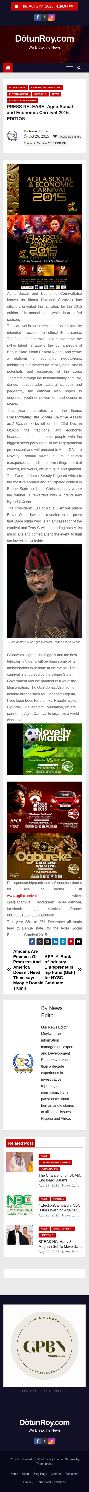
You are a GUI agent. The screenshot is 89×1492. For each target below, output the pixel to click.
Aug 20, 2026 (49, 1215)
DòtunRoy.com (44, 38)
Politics (58, 1198)
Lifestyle (40, 94)
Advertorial (17, 87)
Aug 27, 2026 (49, 1185)
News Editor (38, 131)
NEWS (55, 94)
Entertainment (18, 94)
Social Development (22, 100)
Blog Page (40, 1474)
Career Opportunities (45, 87)
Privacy (28, 1482)
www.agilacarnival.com (25, 896)
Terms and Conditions (51, 1482)
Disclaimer (72, 1474)
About (26, 1474)
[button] (80, 68)
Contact (56, 1474)
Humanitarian (49, 1169)
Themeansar (44, 1463)
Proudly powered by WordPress (31, 1459)
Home (14, 1474)
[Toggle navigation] (69, 68)
